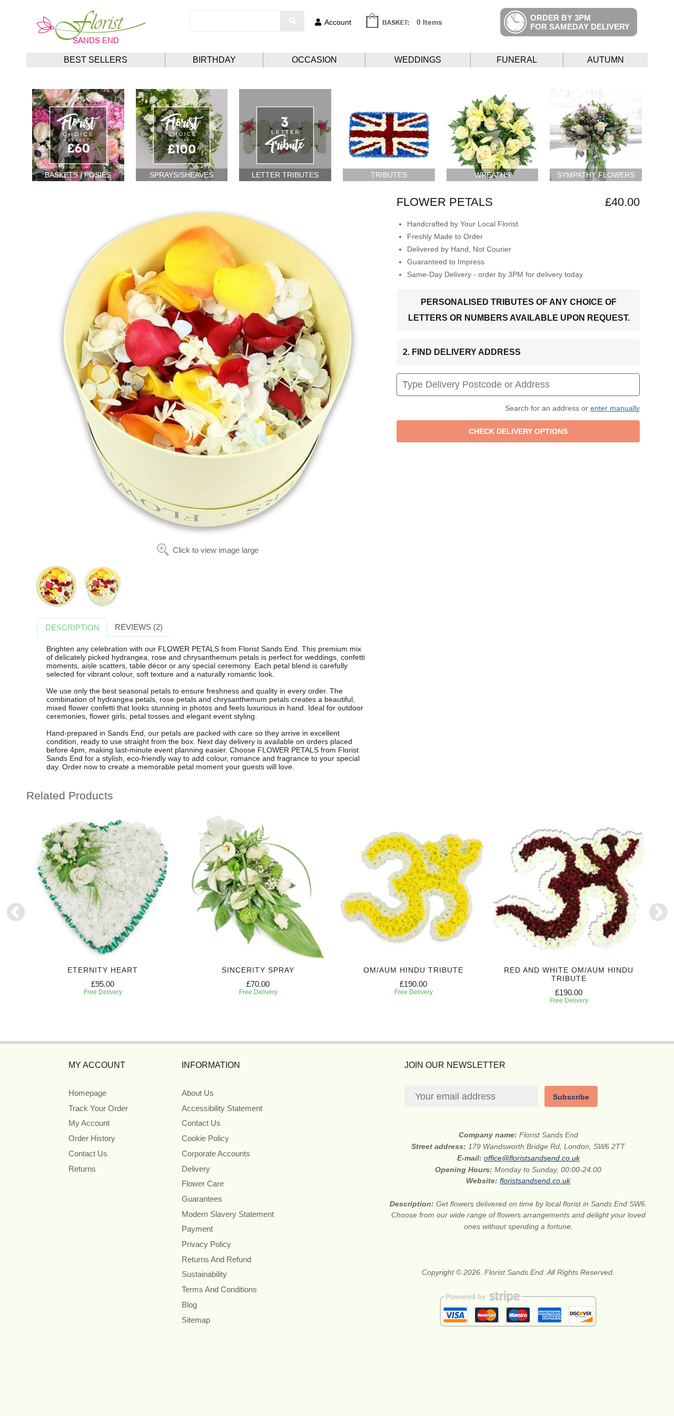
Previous (15, 913)
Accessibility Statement (222, 1108)
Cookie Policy (205, 1138)
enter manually (615, 408)
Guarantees (202, 1198)
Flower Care (203, 1183)
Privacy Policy (206, 1244)
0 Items (429, 22)
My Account (89, 1122)
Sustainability (204, 1274)
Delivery (196, 1168)
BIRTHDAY (214, 59)
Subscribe (571, 1097)
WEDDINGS (417, 59)
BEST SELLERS (95, 59)
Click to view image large (216, 550)
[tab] (72, 628)
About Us (198, 1092)
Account (337, 22)
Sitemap (196, 1319)
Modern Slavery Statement (228, 1214)
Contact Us (87, 1153)
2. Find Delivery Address (462, 352)
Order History (91, 1138)
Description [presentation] (72, 627)
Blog (189, 1304)
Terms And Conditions (219, 1289)
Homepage (87, 1092)
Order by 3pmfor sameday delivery (580, 22)
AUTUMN (605, 59)
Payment (197, 1228)
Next (658, 913)
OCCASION (314, 59)
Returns (82, 1168)
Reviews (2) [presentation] (139, 626)
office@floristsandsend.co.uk (532, 1158)
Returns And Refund (216, 1259)
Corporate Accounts (216, 1153)
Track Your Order (98, 1108)
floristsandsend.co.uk (535, 1180)
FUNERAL (517, 59)
